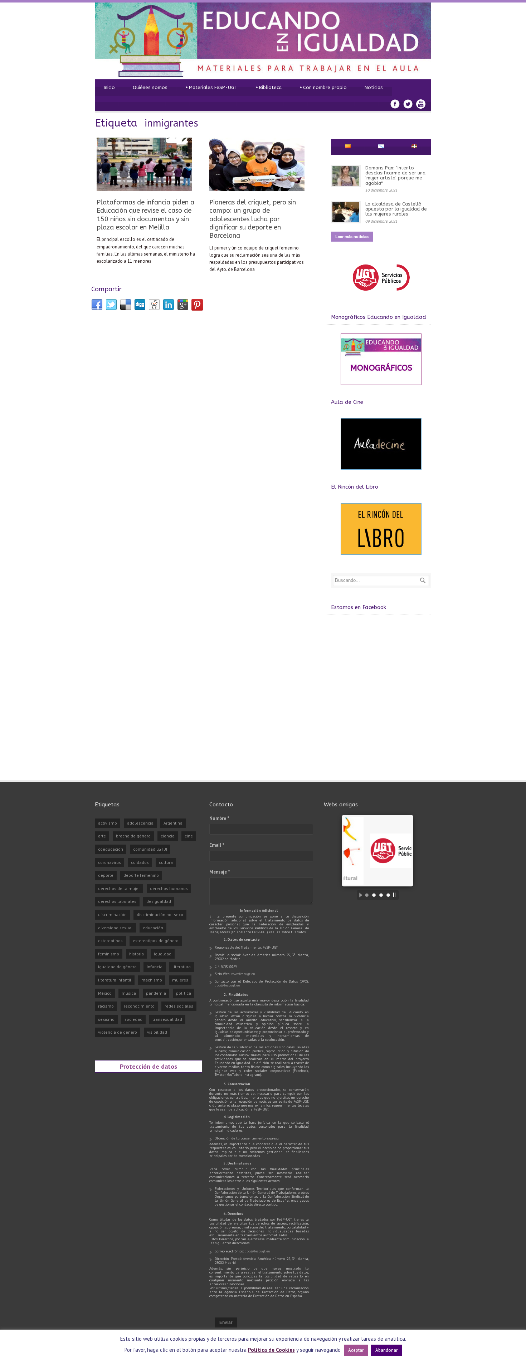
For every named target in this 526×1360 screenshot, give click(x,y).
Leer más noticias (352, 236)
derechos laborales (117, 901)
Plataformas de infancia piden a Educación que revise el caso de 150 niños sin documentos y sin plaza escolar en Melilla (145, 214)
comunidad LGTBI (150, 849)
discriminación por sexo (160, 914)
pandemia (156, 993)
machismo (151, 980)
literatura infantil (114, 980)
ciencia (168, 836)
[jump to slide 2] (374, 895)
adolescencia (140, 823)
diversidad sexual (115, 927)
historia (136, 953)
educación (153, 927)
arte (102, 836)
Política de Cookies (271, 1349)
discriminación (112, 914)
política (183, 993)
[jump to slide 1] (366, 895)
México (105, 993)
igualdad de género (117, 966)
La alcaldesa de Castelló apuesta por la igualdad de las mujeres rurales (396, 209)
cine (189, 836)
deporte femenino (141, 875)
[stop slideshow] (396, 895)
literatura (181, 966)
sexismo (106, 1019)
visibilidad (157, 1032)
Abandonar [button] (386, 1350)
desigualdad (158, 901)
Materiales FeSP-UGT (211, 87)
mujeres (180, 980)
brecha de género (133, 836)
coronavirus (109, 862)
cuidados (140, 862)
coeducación (110, 849)
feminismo (108, 953)
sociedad (133, 1019)
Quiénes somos (150, 87)
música (129, 993)
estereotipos (110, 940)
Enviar (226, 1322)
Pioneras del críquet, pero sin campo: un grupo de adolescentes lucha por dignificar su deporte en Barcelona (252, 219)
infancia (154, 966)
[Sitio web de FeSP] (381, 294)
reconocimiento (139, 1006)
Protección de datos (148, 1066)
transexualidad (167, 1019)
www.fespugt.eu (243, 973)
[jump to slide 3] (381, 895)
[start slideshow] (359, 895)
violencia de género (117, 1032)
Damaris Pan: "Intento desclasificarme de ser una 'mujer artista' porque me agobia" (395, 175)
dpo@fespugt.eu (227, 985)
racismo (106, 1006)
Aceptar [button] (356, 1350)
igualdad (162, 953)
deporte (105, 875)
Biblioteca (268, 87)
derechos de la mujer (119, 888)
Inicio (109, 87)
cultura (166, 862)
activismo (107, 823)
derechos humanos (169, 888)
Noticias (374, 87)
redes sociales (179, 1006)
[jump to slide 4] (388, 895)
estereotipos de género (156, 940)
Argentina (173, 823)
